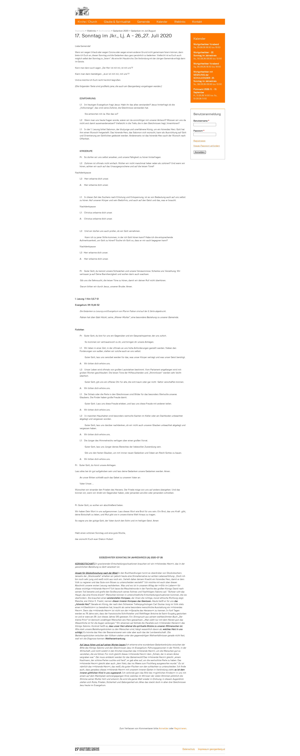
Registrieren (199, 140)
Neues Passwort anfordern (206, 145)
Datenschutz (188, 749)
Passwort (198, 130)
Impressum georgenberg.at (211, 749)
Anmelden (164, 728)
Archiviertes (104, 30)
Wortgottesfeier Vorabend (206, 44)
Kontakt (197, 21)
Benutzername (201, 120)
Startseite (80, 30)
